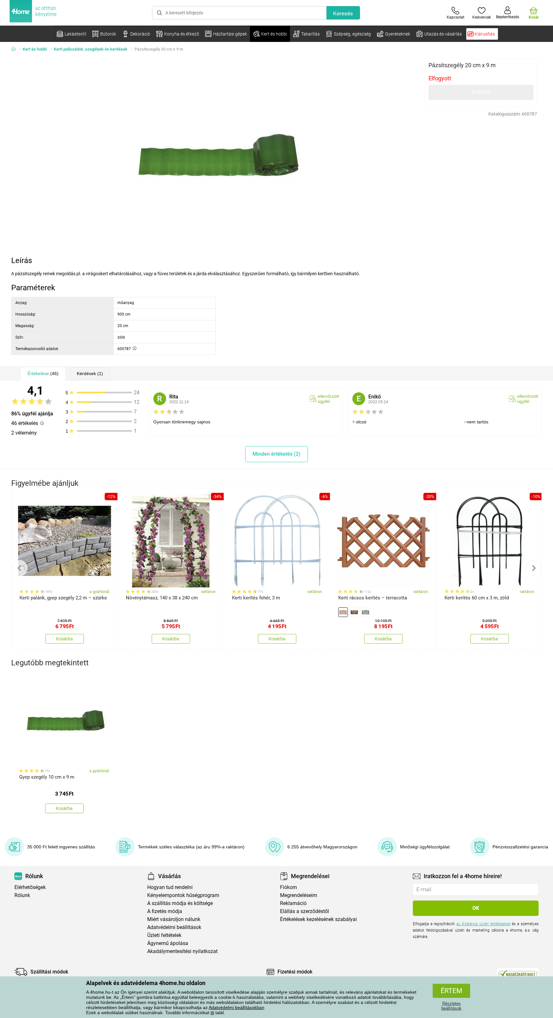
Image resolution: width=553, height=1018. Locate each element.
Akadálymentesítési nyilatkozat (182, 951)
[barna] (354, 612)
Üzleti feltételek (164, 935)
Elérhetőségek (30, 887)
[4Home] (15, 49)
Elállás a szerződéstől (304, 911)
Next (533, 568)
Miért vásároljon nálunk (173, 919)
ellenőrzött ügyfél (328, 399)
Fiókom (288, 887)
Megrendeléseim (298, 895)
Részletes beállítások (451, 1006)
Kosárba (481, 92)
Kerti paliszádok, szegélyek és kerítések (90, 49)
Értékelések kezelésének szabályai (318, 919)
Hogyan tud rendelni (170, 887)
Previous (20, 568)
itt (212, 1012)
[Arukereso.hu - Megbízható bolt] (518, 973)
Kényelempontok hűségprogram (183, 895)
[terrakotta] (343, 612)
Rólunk (22, 895)
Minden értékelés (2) (276, 454)
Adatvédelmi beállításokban (236, 1007)
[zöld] (365, 612)
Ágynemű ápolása (167, 943)
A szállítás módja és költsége (180, 903)
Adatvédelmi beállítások (174, 927)
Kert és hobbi (35, 49)
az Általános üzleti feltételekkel (483, 924)
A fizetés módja (164, 911)
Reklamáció (293, 903)
